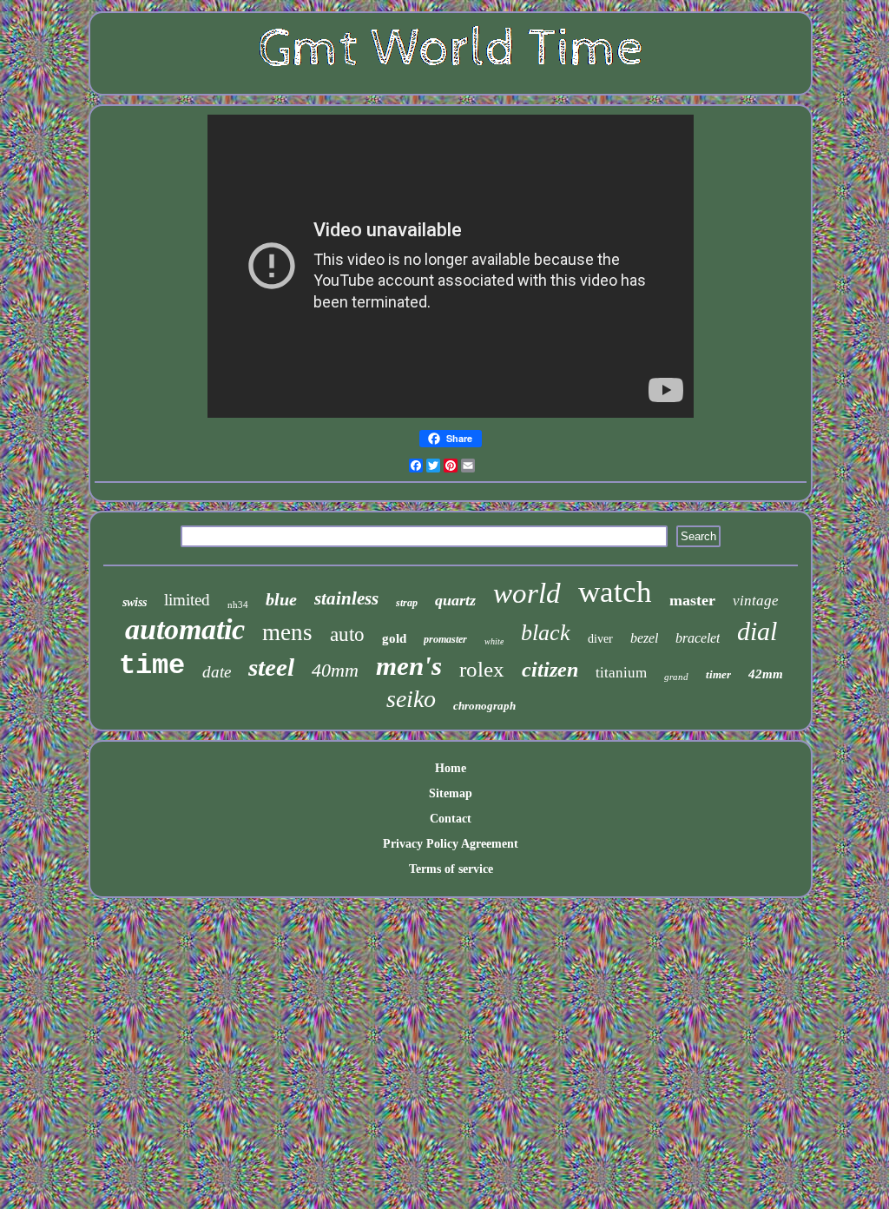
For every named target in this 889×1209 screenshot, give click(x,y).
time (152, 666)
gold (394, 638)
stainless (346, 598)
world (527, 593)
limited (187, 600)
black (545, 632)
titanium (621, 672)
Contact (450, 818)
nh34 (237, 604)
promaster (445, 639)
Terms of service (451, 868)
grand (676, 676)
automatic (185, 629)
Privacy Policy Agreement (450, 843)
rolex (481, 669)
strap (407, 603)
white (494, 641)
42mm (765, 674)
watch (615, 592)
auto (347, 634)
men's (409, 666)
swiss (134, 602)
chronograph (484, 705)
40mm (335, 670)
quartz (455, 600)
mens (287, 632)
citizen (550, 669)
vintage (756, 600)
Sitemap (450, 793)
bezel (644, 638)
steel (271, 667)
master (692, 600)
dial (757, 631)
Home (450, 768)
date (216, 672)
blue (281, 599)
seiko (411, 698)
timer (718, 674)
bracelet (697, 638)
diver (600, 638)
